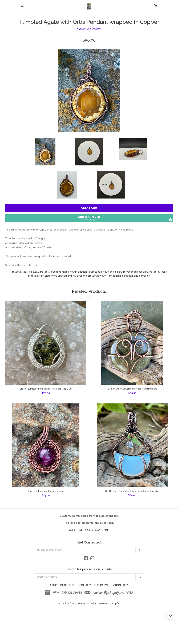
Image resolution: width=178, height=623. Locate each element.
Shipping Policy (120, 585)
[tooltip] (170, 219)
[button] (89, 218)
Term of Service (102, 585)
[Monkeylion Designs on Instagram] (92, 559)
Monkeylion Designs (89, 28)
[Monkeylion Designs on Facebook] (86, 559)
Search (53, 585)
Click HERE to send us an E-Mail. (89, 529)
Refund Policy (84, 585)
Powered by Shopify (109, 603)
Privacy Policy (67, 585)
